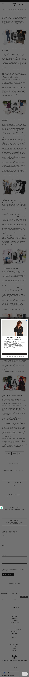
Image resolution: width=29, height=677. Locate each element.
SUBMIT (14, 354)
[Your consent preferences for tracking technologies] (1, 507)
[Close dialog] (27, 320)
